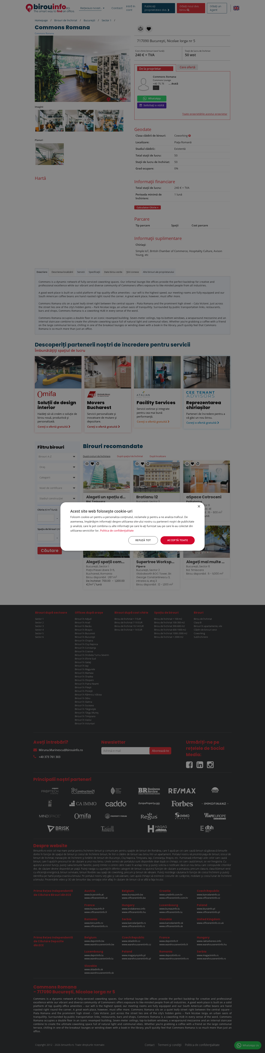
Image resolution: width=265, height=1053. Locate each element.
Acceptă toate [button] (177, 540)
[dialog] (132, 526)
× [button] (198, 506)
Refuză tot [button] (143, 540)
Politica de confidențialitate (117, 530)
